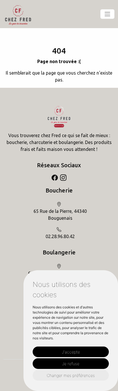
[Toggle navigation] (107, 14)
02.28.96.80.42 (60, 236)
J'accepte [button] (71, 351)
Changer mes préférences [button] (71, 375)
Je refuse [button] (70, 363)
